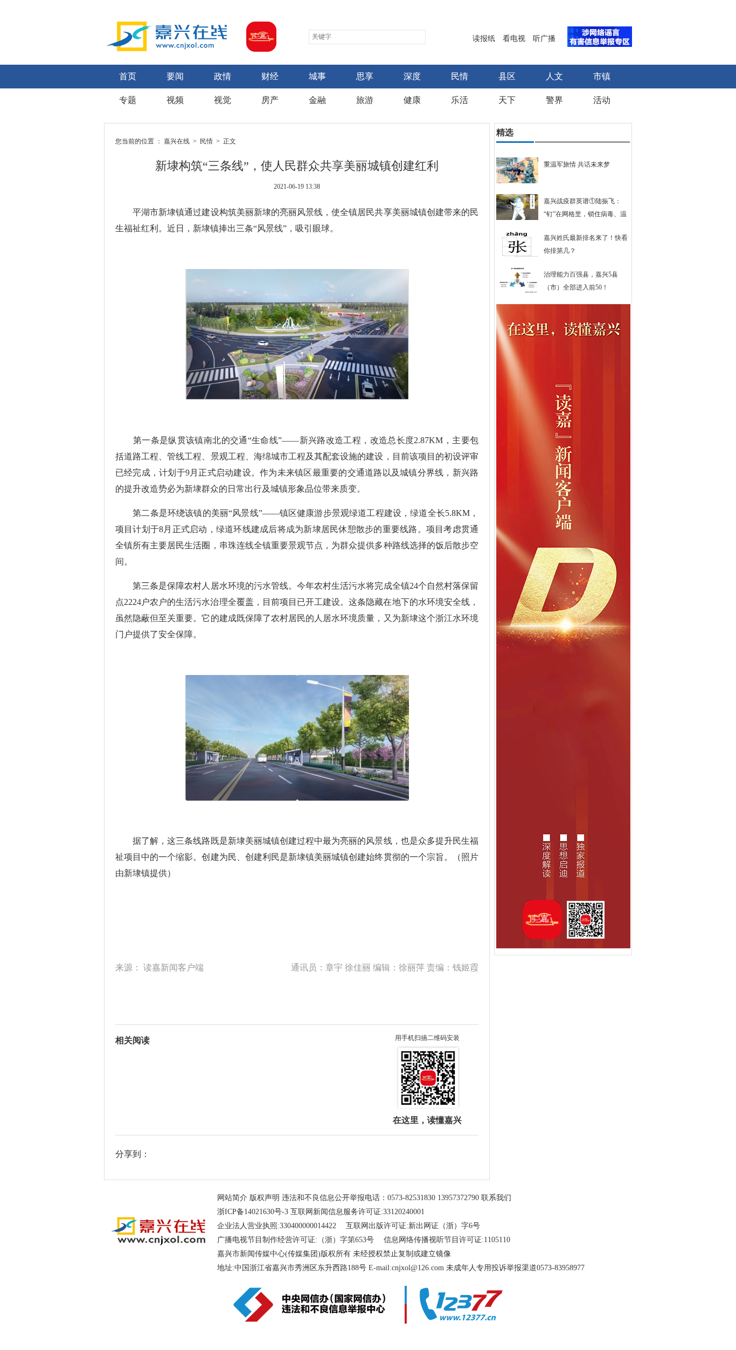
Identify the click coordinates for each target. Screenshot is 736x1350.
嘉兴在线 (167, 36)
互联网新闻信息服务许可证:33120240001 (357, 1212)
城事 (317, 76)
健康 (412, 100)
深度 (412, 76)
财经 (270, 76)
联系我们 (496, 1198)
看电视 (514, 39)
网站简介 (232, 1198)
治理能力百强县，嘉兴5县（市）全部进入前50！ (581, 281)
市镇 (601, 76)
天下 (507, 100)
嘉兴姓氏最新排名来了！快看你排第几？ (586, 244)
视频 (175, 100)
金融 (317, 100)
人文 (554, 76)
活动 (601, 100)
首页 (127, 76)
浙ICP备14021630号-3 (252, 1212)
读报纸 (484, 39)
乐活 (459, 100)
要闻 (175, 76)
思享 (364, 76)
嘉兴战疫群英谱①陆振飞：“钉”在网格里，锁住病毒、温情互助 (585, 209)
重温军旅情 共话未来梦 (577, 164)
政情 (222, 76)
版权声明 (264, 1198)
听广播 (544, 39)
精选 (504, 132)
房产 (270, 100)
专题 (127, 100)
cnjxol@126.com (418, 1268)
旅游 (364, 100)
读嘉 (258, 37)
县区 (507, 76)
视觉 (222, 100)
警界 (554, 100)
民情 (459, 76)
